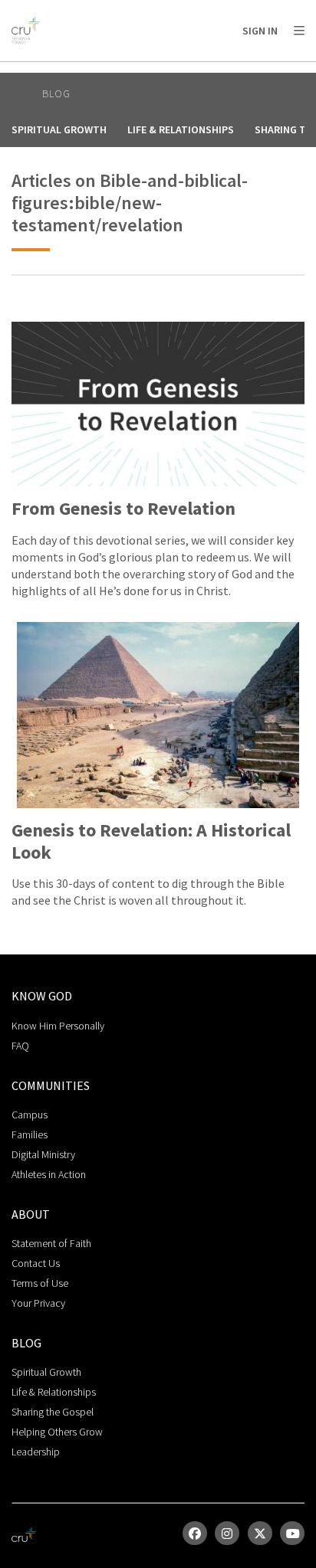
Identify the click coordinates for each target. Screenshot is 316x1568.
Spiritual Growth (59, 129)
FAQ (20, 1045)
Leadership (36, 1451)
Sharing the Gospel (53, 1412)
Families (30, 1134)
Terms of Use (40, 1283)
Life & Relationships (180, 129)
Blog (56, 93)
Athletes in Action (49, 1174)
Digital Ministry (43, 1154)
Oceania (133, 69)
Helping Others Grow (57, 1432)
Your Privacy (38, 1303)
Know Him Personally (58, 1026)
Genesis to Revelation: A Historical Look (151, 842)
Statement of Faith (51, 1243)
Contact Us (36, 1263)
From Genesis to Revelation (123, 509)
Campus (30, 1114)
